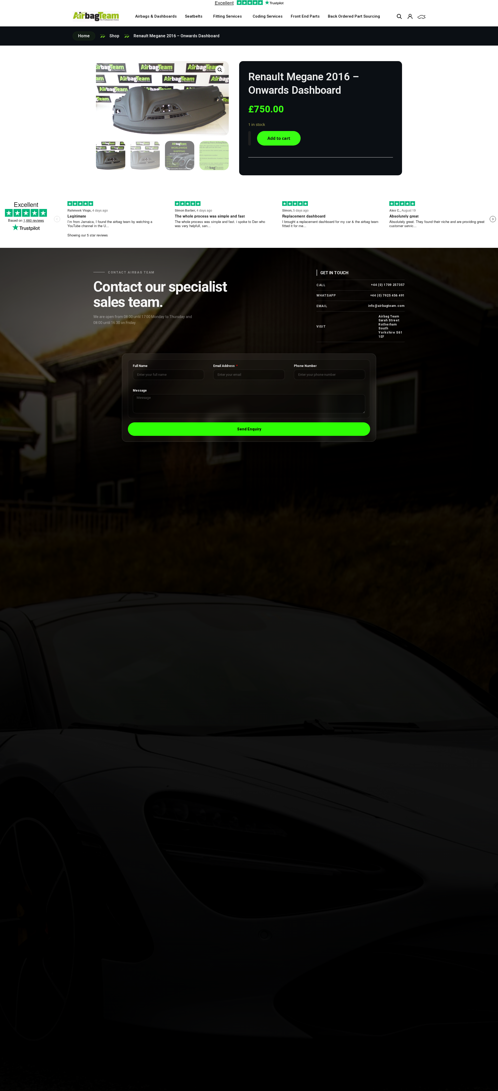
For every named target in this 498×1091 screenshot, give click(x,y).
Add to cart (278, 138)
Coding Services (267, 16)
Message (140, 390)
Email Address (224, 366)
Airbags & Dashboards (156, 16)
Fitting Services (227, 16)
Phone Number (305, 366)
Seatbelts (193, 16)
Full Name (140, 366)
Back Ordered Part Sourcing (354, 16)
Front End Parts (305, 16)
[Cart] (421, 17)
